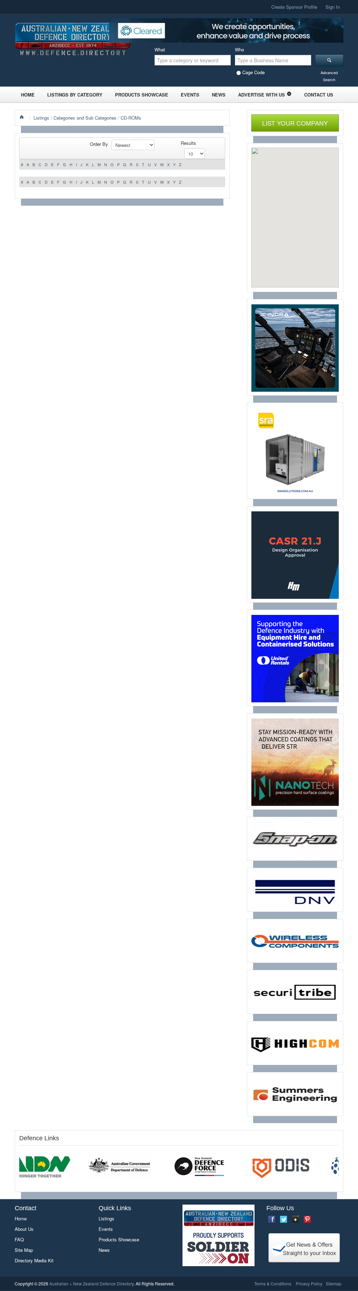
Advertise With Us (261, 94)
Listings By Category (74, 94)
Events (190, 94)
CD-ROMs (131, 117)
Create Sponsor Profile (294, 6)
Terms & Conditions (272, 1283)
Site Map (24, 1250)
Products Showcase (141, 94)
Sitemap (334, 1283)
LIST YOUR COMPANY (295, 123)
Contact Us (318, 94)
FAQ (19, 1239)
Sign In (332, 6)
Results (188, 143)
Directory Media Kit (34, 1260)
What (160, 49)
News (218, 94)
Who (239, 49)
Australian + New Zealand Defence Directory (91, 1283)
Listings (41, 117)
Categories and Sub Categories (84, 117)
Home (28, 94)
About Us (24, 1229)
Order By (99, 144)
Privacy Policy (309, 1283)
